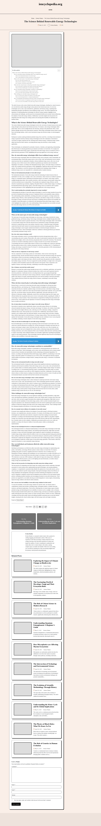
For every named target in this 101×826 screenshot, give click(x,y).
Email (13, 790)
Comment (14, 766)
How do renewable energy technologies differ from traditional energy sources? (30, 74)
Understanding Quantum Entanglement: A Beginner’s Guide (44, 625)
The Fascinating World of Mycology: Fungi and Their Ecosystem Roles (43, 584)
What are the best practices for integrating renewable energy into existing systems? (30, 100)
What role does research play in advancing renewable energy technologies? (29, 84)
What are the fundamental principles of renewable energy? (26, 75)
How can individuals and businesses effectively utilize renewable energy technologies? (32, 98)
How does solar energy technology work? (23, 80)
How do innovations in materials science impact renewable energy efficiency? (29, 86)
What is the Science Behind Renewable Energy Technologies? (26, 72)
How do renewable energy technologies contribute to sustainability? (28, 89)
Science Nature (20, 500)
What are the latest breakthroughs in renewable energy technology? (27, 87)
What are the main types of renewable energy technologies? (26, 78)
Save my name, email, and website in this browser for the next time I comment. (32, 800)
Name (13, 784)
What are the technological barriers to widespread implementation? (27, 96)
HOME (50, 9)
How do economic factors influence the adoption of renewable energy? (28, 95)
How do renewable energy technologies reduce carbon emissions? (27, 92)
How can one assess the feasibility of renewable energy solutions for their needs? (30, 101)
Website (13, 795)
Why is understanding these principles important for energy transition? (28, 77)
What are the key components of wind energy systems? (25, 81)
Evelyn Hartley (54, 25)
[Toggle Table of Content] (58, 70)
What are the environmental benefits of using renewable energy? (27, 90)
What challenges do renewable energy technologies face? (26, 94)
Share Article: (29, 506)
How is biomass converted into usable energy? (24, 83)
